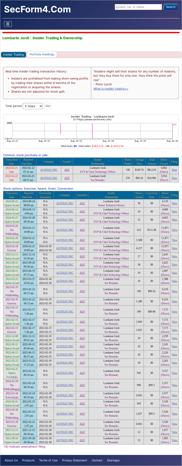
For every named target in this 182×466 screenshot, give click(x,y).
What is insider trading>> (111, 88)
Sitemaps (113, 460)
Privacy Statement (74, 460)
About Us (11, 460)
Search (171, 7)
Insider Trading (13, 54)
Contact (97, 460)
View (174, 169)
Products (28, 460)
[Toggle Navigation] (8, 24)
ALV (67, 169)
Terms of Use (48, 460)
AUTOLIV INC (48, 169)
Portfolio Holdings (42, 54)
